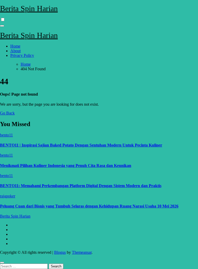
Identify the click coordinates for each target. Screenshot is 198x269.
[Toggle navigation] (2, 26)
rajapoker (7, 196)
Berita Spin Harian (29, 8)
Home (15, 46)
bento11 (6, 135)
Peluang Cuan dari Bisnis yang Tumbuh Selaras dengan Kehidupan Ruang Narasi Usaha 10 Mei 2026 (89, 206)
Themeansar (82, 252)
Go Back (7, 113)
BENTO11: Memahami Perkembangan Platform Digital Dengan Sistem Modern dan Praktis (80, 185)
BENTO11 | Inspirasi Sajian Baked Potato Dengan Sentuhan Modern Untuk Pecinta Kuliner (81, 145)
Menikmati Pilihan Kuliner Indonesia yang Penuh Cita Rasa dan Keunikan (65, 165)
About (15, 51)
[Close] (2, 262)
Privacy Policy (22, 55)
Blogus (60, 252)
